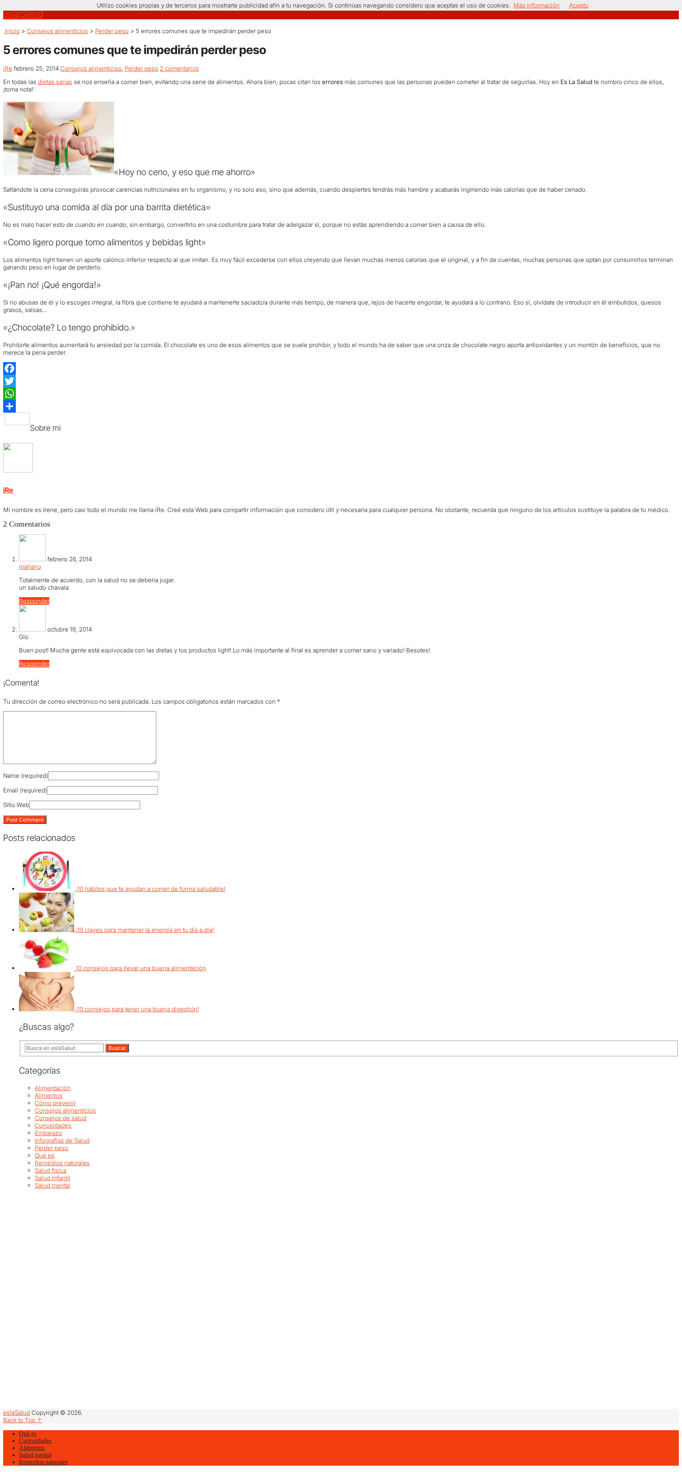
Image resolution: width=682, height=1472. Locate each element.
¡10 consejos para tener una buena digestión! (137, 1009)
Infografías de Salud (62, 1140)
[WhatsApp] (341, 393)
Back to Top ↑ (22, 1420)
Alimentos (48, 1095)
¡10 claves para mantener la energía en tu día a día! (145, 930)
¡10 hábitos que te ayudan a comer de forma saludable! (150, 889)
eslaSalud (23, 13)
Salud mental (52, 1185)
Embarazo (48, 1133)
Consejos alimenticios (57, 31)
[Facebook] (341, 368)
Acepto (578, 5)
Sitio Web (16, 805)
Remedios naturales (62, 1163)
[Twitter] (341, 381)
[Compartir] (341, 406)
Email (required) (25, 790)
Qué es (44, 1155)
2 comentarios (179, 68)
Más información (536, 5)
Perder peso (112, 31)
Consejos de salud (60, 1118)
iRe (7, 68)
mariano (30, 566)
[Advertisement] (256, 1244)
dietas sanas (55, 82)
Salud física (50, 1170)
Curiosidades (53, 1125)
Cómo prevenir (55, 1103)
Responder (34, 601)
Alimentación (53, 1088)
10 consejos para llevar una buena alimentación (141, 968)
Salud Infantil (52, 1178)
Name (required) (25, 775)
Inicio (11, 31)
